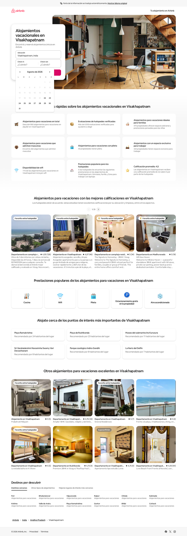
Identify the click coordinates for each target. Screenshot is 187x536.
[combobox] (38, 55)
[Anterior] (89, 209)
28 (40, 103)
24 (20, 103)
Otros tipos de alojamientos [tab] (43, 488)
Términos (44, 531)
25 (25, 103)
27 (35, 103)
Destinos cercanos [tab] (19, 488)
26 (30, 103)
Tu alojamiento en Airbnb (162, 10)
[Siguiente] (98, 209)
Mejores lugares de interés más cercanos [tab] (76, 488)
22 (45, 98)
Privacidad (33, 531)
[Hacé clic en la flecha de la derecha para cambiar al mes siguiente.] (49, 72)
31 (20, 108)
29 (45, 103)
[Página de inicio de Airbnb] (17, 11)
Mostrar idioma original (117, 3)
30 (50, 103)
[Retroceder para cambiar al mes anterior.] (20, 72)
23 (50, 98)
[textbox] (27, 64)
